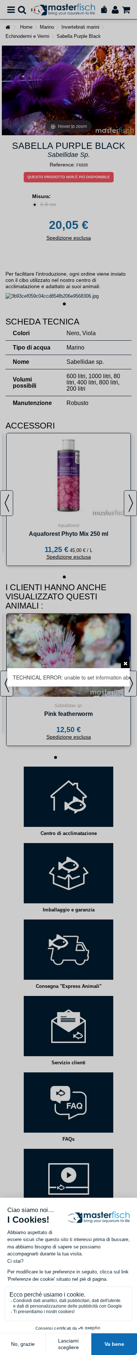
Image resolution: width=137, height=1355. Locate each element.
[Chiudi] (125, 663)
